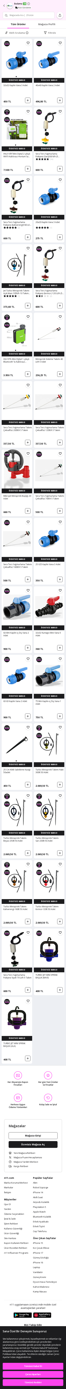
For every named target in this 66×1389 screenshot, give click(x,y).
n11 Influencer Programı (16, 1253)
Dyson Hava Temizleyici (45, 1282)
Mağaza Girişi (33, 1135)
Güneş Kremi (39, 1277)
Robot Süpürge (40, 1187)
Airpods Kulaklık (41, 1202)
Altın (35, 1182)
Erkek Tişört (39, 1226)
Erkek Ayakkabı (41, 1221)
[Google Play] (23, 1315)
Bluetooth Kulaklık (42, 1216)
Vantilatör (38, 1272)
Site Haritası (10, 1238)
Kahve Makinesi (41, 1287)
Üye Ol (7, 1204)
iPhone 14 (38, 1192)
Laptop (36, 1267)
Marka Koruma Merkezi (16, 1182)
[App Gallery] (42, 1315)
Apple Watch (39, 1212)
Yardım (7, 1209)
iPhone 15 (38, 1243)
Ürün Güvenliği (11, 1233)
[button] (16, 76)
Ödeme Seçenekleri (14, 1214)
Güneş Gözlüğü (41, 1257)
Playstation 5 (39, 1207)
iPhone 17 (38, 1253)
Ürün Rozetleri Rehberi (15, 1248)
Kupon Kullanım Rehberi (16, 1243)
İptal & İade (10, 1218)
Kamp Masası (40, 1291)
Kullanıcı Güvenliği (13, 1228)
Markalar (8, 1187)
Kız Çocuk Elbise (41, 1248)
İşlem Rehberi (11, 1223)
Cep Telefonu (40, 1231)
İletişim (7, 1192)
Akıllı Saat (38, 1197)
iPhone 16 (38, 1262)
